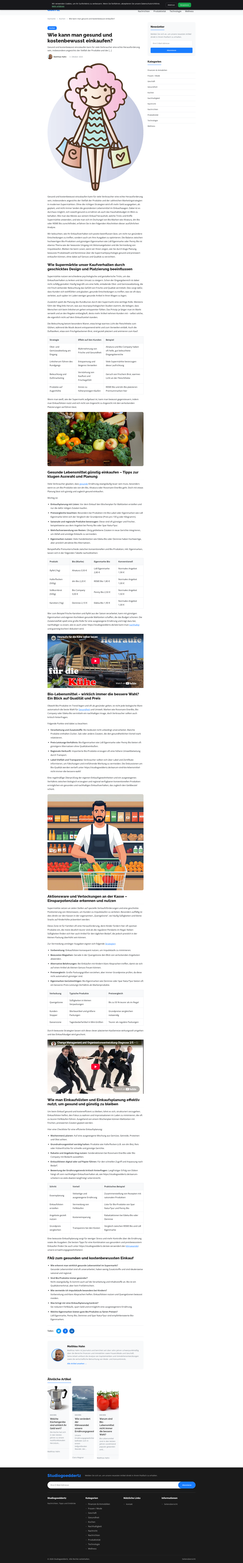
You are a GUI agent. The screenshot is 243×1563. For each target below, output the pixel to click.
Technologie (175, 11)
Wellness (189, 11)
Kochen (62, 18)
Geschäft (92, 1513)
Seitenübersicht (171, 1504)
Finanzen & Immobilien (99, 1504)
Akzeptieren (184, 5)
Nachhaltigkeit (95, 1526)
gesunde (83, 483)
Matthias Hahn (76, 1346)
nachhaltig (134, 624)
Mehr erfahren (58, 6)
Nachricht (92, 1530)
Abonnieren (171, 50)
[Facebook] (65, 1331)
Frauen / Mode (95, 1508)
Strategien (110, 943)
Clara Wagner (78, 1457)
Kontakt (129, 1504)
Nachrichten (144, 11)
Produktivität (160, 11)
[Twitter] (58, 1331)
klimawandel (132, 1246)
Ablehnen (171, 5)
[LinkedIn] (71, 1331)
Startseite (51, 18)
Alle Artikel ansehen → (77, 1363)
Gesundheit (84, 709)
